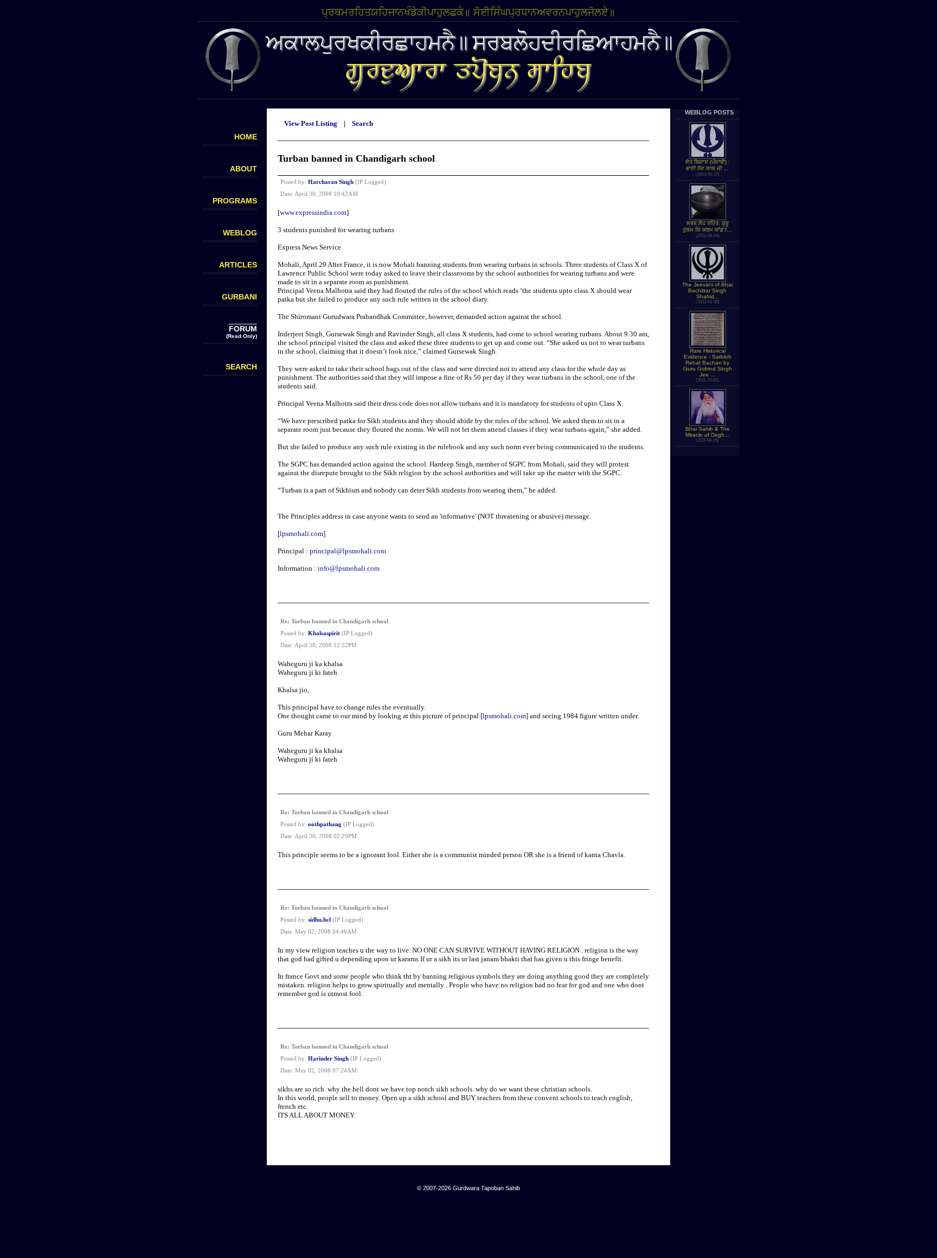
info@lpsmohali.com (349, 568)
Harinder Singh (328, 1058)
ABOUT (243, 168)
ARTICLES (238, 264)
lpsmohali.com (301, 533)
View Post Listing (310, 123)
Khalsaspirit (324, 633)
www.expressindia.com (313, 212)
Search (362, 123)
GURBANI (239, 296)
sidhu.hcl (319, 919)
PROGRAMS (235, 200)
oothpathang (325, 824)
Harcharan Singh (331, 181)
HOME (245, 136)
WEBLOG (240, 232)
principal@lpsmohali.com (348, 551)
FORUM (243, 328)
